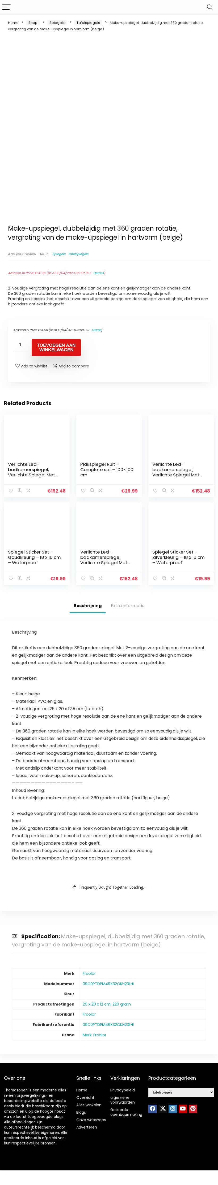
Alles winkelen (89, 1105)
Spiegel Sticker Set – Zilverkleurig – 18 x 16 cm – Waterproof (178, 557)
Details (98, 273)
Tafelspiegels (88, 22)
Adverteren (86, 1127)
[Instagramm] (173, 1109)
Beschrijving (88, 606)
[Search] (209, 7)
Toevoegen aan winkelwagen (56, 347)
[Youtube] (183, 1109)
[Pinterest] (193, 1109)
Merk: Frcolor (94, 1035)
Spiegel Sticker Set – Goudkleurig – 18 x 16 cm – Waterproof (34, 557)
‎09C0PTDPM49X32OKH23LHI (108, 983)
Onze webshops (91, 1119)
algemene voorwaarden (122, 1100)
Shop (32, 22)
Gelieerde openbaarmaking (126, 1112)
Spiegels (57, 22)
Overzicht (85, 1097)
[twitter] (162, 1109)
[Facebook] (152, 1109)
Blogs (81, 1112)
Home (13, 22)
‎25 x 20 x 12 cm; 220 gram (107, 1004)
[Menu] (6, 7)
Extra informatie (128, 606)
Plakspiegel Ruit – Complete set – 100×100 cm (106, 469)
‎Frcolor (89, 973)
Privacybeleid (122, 1090)
